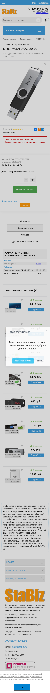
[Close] (46, 330)
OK (22, 687)
